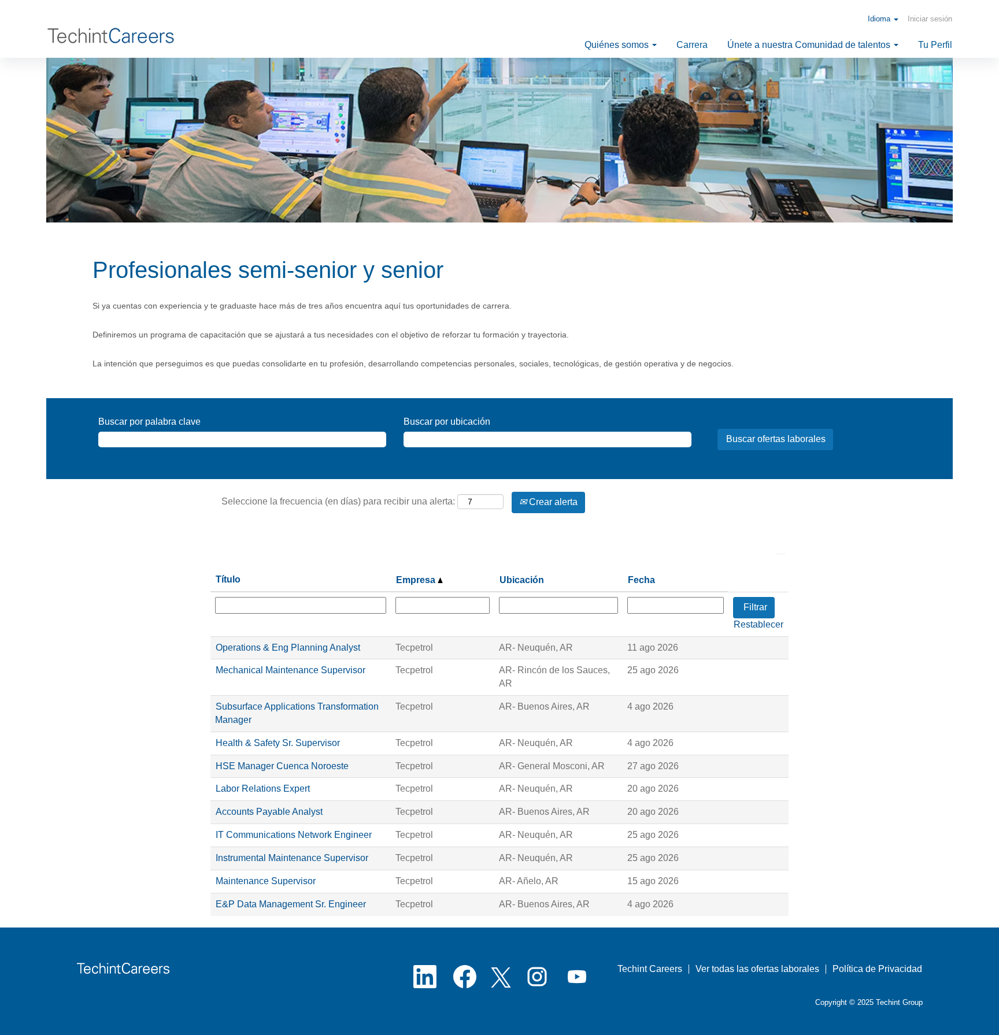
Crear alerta (552, 502)
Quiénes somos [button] (617, 45)
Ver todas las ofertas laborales (757, 969)
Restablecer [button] (758, 624)
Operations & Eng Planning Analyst (288, 647)
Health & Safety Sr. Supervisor (278, 743)
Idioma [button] (880, 18)
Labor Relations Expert (263, 788)
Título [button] (228, 579)
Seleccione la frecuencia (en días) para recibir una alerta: (338, 501)
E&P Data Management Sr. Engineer (291, 904)
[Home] (113, 39)
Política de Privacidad (877, 969)
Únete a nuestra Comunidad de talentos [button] (810, 45)
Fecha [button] (641, 580)
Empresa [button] (417, 580)
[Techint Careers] (123, 968)
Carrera (692, 45)
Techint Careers (649, 969)
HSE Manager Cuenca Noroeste (282, 766)
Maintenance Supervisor (266, 881)
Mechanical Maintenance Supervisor (290, 670)
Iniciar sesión (930, 18)
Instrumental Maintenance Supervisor (292, 858)
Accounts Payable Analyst (269, 812)
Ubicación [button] (522, 580)
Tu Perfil (935, 45)
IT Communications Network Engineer (294, 835)
